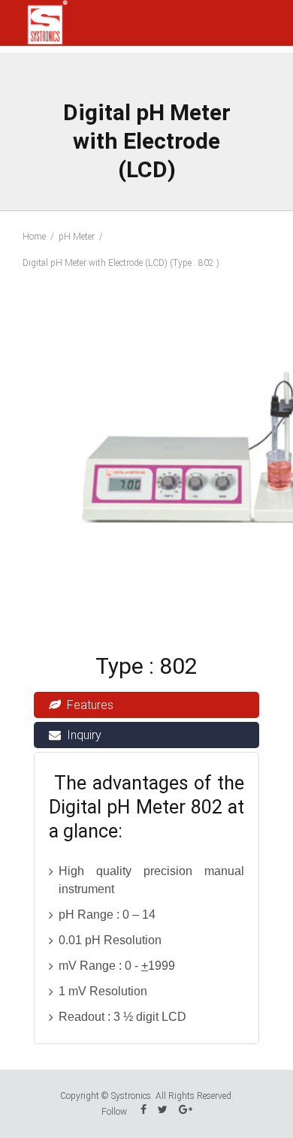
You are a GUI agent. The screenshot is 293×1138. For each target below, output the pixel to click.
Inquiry (84, 735)
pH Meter (77, 236)
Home (34, 236)
